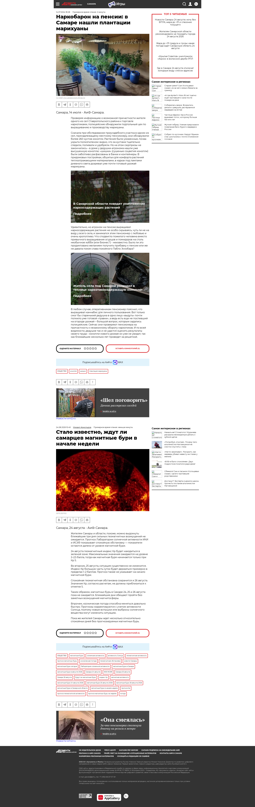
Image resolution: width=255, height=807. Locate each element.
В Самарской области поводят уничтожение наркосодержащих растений (109, 205)
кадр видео (61, 513)
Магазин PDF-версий (128, 750)
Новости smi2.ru (66, 418)
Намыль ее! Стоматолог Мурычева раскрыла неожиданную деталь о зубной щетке (180, 434)
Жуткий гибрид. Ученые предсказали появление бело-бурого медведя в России (181, 126)
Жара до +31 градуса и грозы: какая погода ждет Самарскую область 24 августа (175, 46)
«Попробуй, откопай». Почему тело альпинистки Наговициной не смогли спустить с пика (180, 444)
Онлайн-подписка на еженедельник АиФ (160, 750)
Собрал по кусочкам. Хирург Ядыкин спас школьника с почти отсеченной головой (181, 136)
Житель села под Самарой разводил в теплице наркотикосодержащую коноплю (107, 287)
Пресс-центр (110, 750)
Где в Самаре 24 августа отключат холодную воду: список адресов (175, 69)
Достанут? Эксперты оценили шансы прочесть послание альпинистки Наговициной (181, 483)
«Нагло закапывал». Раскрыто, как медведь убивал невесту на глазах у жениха (180, 454)
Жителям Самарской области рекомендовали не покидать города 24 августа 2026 (175, 34)
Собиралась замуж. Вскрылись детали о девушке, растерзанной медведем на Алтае (179, 107)
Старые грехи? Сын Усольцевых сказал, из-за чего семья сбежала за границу (180, 87)
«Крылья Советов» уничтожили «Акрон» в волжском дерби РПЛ (175, 57)
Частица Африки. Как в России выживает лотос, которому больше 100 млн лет (180, 117)
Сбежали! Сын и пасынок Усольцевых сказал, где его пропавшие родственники (181, 473)
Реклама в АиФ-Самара (90, 753)
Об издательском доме (90, 750)
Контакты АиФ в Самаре (171, 753)
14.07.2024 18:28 (63, 12)
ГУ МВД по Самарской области (70, 98)
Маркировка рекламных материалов (96, 756)
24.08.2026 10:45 (63, 427)
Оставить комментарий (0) (127, 349)
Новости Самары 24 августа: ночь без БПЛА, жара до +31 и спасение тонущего (175, 22)
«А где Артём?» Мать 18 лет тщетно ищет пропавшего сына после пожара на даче (180, 97)
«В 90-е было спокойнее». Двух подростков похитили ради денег (180, 462)
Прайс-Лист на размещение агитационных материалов (130, 753)
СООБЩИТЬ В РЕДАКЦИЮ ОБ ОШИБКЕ (133, 756)
